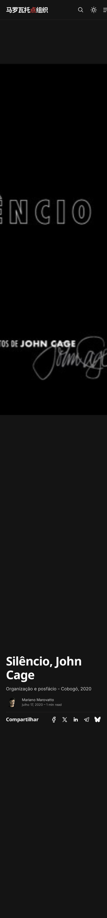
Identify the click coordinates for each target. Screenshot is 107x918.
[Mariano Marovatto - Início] (36, 10)
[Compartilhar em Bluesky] (98, 719)
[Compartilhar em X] (64, 719)
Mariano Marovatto (38, 700)
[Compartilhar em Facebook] (54, 719)
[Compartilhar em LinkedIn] (75, 719)
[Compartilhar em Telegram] (86, 719)
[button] (80, 10)
